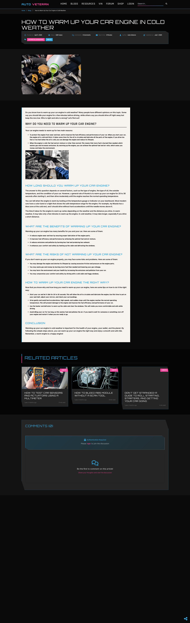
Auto (35, 4)
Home (63, 3)
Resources (88, 3)
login (89, 444)
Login (130, 3)
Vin (101, 3)
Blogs (74, 3)
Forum (110, 3)
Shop (121, 3)
